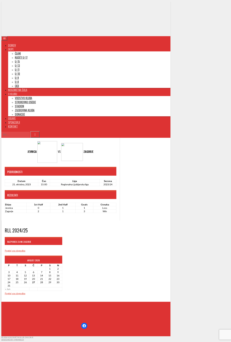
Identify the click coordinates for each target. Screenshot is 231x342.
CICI (17, 86)
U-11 (17, 70)
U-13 (17, 66)
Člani (18, 53)
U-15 (17, 62)
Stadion (19, 106)
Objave (12, 118)
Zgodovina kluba (24, 110)
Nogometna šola (17, 90)
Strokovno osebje (25, 102)
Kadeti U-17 (21, 57)
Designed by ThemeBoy (12, 339)
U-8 (17, 82)
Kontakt (13, 126)
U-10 (17, 74)
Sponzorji (14, 122)
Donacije (20, 114)
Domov (12, 45)
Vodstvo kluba (23, 98)
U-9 (17, 78)
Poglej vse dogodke (15, 250)
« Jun (7, 289)
